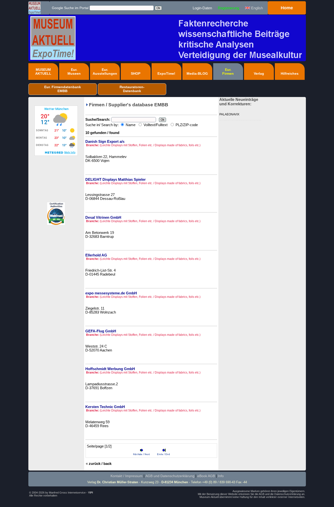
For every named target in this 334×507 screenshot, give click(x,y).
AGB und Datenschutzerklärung (169, 476)
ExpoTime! (166, 73)
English (256, 8)
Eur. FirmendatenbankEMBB (62, 89)
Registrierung (228, 8)
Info (221, 476)
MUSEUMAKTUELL (43, 71)
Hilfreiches (290, 73)
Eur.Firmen (228, 71)
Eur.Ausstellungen (105, 71)
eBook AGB (206, 476)
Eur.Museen (74, 71)
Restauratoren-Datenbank (132, 89)
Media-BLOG (197, 73)
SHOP (135, 73)
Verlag (259, 73)
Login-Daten (202, 8)
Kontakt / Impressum (127, 476)
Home (286, 7)
